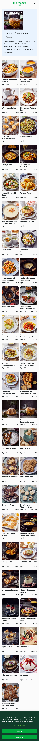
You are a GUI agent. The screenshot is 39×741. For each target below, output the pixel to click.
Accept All (19, 737)
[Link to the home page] (19, 4)
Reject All (19, 731)
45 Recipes (8, 37)
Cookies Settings (19, 725)
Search (35, 5)
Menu (4, 5)
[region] (19, 726)
